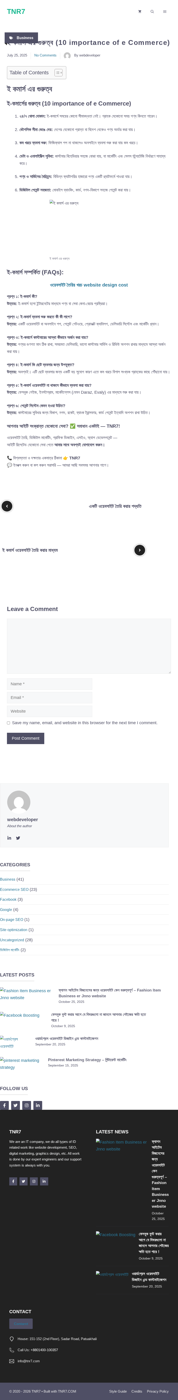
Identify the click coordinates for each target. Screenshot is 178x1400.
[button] (152, 12)
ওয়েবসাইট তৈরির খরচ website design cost (89, 284)
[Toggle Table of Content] (56, 73)
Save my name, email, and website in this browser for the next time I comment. (85, 722)
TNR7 (16, 11)
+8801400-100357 (44, 1350)
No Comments (45, 55)
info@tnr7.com (29, 1361)
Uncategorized (12, 940)
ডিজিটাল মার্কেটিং (9, 950)
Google (6, 910)
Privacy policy (158, 1391)
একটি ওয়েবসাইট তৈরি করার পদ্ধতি (115, 506)
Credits (136, 1391)
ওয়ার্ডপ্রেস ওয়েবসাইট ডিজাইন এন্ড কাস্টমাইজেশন (66, 1038)
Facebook (8, 899)
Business (25, 38)
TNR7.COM (67, 1391)
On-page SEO (11, 920)
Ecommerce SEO (14, 890)
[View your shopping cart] (140, 12)
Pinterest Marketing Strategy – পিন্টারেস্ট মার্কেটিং (87, 1060)
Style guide (118, 1391)
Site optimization (13, 930)
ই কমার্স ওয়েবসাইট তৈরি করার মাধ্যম (30, 550)
